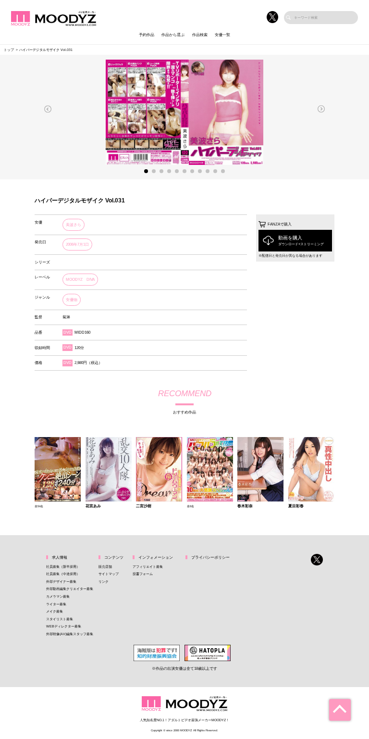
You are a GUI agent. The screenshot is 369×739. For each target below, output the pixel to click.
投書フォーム (143, 574)
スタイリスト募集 (59, 619)
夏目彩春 (296, 506)
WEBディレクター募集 (63, 626)
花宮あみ (93, 506)
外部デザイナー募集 (61, 581)
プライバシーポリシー (210, 557)
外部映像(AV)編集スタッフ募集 (69, 634)
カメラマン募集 (58, 596)
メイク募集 (54, 611)
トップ (9, 49)
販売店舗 (105, 566)
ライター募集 (56, 604)
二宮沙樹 (143, 506)
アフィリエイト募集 (148, 566)
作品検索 (200, 35)
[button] (48, 109)
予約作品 (146, 35)
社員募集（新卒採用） (63, 566)
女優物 (71, 300)
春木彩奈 (245, 506)
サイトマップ (108, 574)
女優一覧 (222, 35)
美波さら (73, 225)
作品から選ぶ (172, 35)
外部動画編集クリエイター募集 (69, 588)
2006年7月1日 (77, 244)
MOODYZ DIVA (80, 279)
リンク (103, 581)
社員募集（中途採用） (63, 574)
